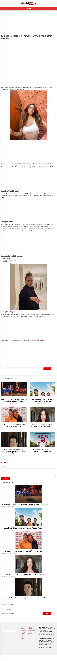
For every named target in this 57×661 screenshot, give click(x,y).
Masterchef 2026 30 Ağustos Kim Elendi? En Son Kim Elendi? (14, 400)
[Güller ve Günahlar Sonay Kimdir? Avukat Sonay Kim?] (42, 422)
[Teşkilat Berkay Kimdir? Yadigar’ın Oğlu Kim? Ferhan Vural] (14, 447)
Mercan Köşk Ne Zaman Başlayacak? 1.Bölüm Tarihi (42, 451)
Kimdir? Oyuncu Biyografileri (31, 628)
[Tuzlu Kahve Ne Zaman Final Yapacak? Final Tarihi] (14, 422)
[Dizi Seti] (28, 3)
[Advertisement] (28, 24)
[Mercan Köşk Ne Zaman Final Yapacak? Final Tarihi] (42, 397)
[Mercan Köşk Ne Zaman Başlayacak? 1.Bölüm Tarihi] (42, 447)
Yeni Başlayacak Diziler (23, 637)
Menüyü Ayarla (39, 658)
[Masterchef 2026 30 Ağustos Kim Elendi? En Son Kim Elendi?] (14, 397)
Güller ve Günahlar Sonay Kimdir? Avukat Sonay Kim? (42, 425)
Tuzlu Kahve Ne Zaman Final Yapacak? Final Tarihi (14, 425)
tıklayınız (42, 340)
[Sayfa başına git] (54, 659)
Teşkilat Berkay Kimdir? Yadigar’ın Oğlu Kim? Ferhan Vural (14, 451)
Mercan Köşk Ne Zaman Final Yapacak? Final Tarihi (42, 400)
